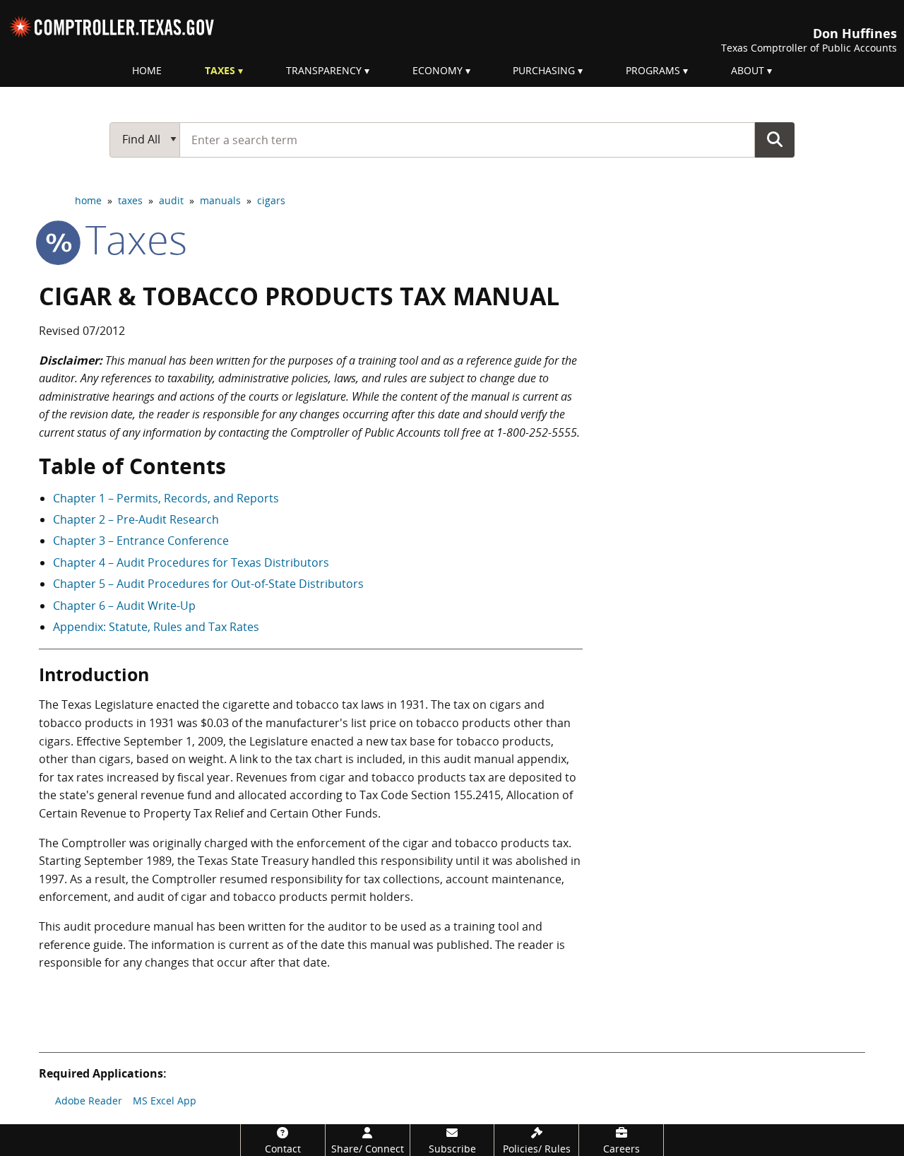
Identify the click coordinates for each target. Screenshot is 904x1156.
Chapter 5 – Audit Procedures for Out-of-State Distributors (208, 583)
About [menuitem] (747, 70)
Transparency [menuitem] (324, 70)
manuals (220, 200)
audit (171, 200)
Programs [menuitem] (653, 70)
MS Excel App (164, 1100)
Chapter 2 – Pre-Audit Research (136, 519)
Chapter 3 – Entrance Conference (141, 540)
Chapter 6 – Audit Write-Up (124, 605)
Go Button (775, 139)
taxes (130, 200)
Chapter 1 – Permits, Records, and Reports (166, 498)
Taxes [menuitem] (220, 70)
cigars (271, 200)
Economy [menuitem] (437, 70)
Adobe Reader (88, 1100)
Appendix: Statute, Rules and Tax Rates (156, 627)
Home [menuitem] (147, 70)
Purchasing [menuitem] (544, 70)
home (88, 200)
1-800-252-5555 (536, 432)
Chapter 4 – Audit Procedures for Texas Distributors (191, 562)
